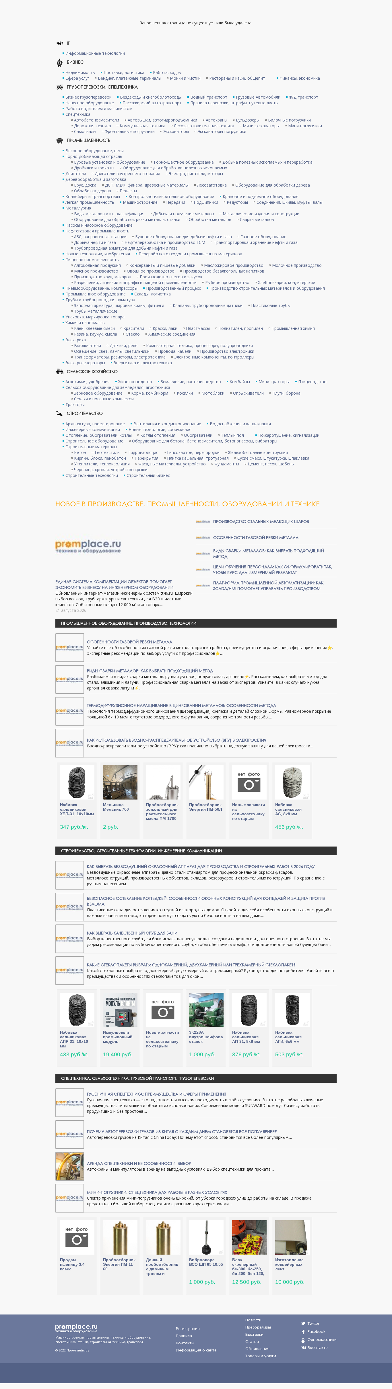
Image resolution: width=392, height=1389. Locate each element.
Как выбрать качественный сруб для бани (132, 933)
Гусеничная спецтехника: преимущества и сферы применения (156, 1094)
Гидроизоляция (143, 452)
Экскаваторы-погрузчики (221, 131)
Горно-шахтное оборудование (184, 162)
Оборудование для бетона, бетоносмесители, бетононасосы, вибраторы (204, 441)
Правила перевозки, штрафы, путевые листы (234, 102)
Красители (133, 328)
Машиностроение (140, 202)
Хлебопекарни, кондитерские (286, 282)
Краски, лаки (165, 328)
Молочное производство (297, 265)
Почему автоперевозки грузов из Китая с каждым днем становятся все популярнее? (182, 1131)
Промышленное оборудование (95, 294)
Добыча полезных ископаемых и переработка (267, 162)
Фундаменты (226, 464)
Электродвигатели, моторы (196, 173)
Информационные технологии (95, 53)
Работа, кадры (167, 72)
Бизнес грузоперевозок (88, 97)
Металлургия (78, 208)
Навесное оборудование (89, 102)
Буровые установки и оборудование (109, 162)
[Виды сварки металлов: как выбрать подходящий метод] (203, 553)
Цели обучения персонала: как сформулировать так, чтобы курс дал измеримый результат (272, 569)
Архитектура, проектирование (95, 423)
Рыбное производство (227, 282)
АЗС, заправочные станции (100, 236)
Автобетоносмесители (96, 120)
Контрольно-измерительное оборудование (171, 196)
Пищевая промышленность (92, 259)
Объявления (257, 1348)
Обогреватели (198, 435)
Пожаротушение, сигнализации (288, 435)
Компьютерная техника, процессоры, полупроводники (199, 345)
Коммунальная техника (142, 125)
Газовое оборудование (263, 236)
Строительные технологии (91, 475)
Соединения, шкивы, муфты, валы (290, 202)
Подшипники (206, 202)
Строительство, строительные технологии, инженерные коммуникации (141, 850)
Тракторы (75, 404)
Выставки (254, 1334)
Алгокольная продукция (97, 265)
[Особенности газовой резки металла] (203, 537)
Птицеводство (312, 381)
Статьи (252, 1341)
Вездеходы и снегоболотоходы (151, 97)
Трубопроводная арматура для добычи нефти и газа (126, 248)
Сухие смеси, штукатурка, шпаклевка (273, 458)
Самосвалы (85, 131)
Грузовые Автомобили (258, 97)
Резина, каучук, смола (95, 334)
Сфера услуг (77, 78)
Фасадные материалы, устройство (172, 464)
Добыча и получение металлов (183, 213)
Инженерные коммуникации (92, 429)
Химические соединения (171, 334)
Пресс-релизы (258, 1327)
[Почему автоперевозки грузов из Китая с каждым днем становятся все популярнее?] (69, 1134)
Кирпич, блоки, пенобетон (100, 458)
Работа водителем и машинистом (98, 108)
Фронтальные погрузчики (130, 131)
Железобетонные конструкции (258, 452)
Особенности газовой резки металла (255, 537)
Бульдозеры (247, 120)
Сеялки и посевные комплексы (104, 398)
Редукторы (237, 202)
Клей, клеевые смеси (94, 328)
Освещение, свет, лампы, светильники (112, 351)
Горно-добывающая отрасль (93, 156)
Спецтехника (77, 114)
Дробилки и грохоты (94, 168)
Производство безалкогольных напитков (223, 271)
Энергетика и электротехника (143, 362)
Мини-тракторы (274, 381)
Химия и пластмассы (85, 322)
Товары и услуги (260, 1355)
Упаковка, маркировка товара (95, 317)
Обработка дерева (92, 190)
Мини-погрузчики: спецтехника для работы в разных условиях (157, 1192)
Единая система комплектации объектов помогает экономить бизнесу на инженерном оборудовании (114, 584)
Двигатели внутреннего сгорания (127, 173)
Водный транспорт (208, 97)
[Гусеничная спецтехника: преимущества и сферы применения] (69, 1102)
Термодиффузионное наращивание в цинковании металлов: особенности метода (181, 705)
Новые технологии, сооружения (160, 429)
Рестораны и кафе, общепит (237, 78)
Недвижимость (80, 72)
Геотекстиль (107, 452)
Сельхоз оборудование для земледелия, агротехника (117, 387)
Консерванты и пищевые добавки (162, 265)
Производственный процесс (173, 288)
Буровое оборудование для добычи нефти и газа (183, 236)
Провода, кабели (174, 351)
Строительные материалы (91, 446)
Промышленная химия (293, 328)
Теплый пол (232, 435)
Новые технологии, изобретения (97, 253)
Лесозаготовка (212, 185)
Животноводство (135, 381)
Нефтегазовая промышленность (97, 231)
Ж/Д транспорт (303, 97)
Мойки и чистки (185, 78)
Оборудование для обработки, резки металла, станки (127, 219)
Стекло (133, 334)
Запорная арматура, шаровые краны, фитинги (119, 305)
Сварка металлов (257, 219)
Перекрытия (146, 458)
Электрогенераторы (85, 362)
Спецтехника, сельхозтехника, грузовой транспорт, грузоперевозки (137, 1078)
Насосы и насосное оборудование (99, 225)
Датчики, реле (123, 345)
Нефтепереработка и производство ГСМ (165, 242)
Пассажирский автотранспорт (152, 102)
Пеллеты (128, 190)
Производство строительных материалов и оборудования (267, 288)
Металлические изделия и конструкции (261, 213)
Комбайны (240, 381)
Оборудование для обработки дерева (272, 185)
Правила (184, 1335)
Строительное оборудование (94, 441)
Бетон (80, 452)
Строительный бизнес (148, 475)
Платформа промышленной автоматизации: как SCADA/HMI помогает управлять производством (268, 585)
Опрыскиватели (248, 393)
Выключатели (87, 345)
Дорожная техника (92, 125)
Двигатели (75, 173)
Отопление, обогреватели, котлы (98, 435)
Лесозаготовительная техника (204, 125)
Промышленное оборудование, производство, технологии (128, 623)
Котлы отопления (157, 435)
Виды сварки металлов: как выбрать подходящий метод (150, 670)
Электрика (75, 339)
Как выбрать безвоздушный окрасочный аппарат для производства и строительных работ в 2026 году (201, 866)
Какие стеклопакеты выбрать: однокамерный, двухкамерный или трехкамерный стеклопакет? (191, 964)
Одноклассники (322, 1339)
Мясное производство (96, 271)
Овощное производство (150, 271)
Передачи (175, 202)
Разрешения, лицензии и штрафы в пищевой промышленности (135, 282)
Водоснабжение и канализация (240, 423)
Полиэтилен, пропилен (240, 328)
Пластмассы (198, 328)
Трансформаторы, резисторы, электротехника (120, 357)
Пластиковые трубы (270, 305)
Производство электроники (227, 351)
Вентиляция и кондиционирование (167, 423)
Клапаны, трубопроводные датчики (207, 305)
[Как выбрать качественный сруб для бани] (69, 938)
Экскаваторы (176, 131)
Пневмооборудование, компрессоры (101, 288)
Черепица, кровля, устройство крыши (111, 469)
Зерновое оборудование (98, 393)
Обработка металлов (210, 219)
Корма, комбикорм (149, 393)
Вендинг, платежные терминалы (129, 78)
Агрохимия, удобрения (87, 381)
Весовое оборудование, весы (94, 150)
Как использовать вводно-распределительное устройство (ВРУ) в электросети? (176, 740)
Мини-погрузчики (305, 125)
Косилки (185, 393)
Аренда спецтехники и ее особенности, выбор (139, 1163)
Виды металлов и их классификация (109, 213)
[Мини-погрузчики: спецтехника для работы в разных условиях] (69, 1197)
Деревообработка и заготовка (95, 179)
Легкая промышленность (89, 202)
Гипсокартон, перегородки (193, 452)
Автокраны (216, 120)
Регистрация (188, 1328)
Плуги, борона (286, 393)
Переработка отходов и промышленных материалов (190, 253)
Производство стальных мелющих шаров (261, 521)
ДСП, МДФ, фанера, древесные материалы (147, 185)
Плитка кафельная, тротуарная (198, 458)
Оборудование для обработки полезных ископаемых (175, 168)
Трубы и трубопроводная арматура (100, 299)
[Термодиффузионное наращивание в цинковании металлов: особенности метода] (69, 711)
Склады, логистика (152, 294)
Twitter (313, 1323)
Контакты (185, 1342)
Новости (253, 1320)
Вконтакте (318, 1347)
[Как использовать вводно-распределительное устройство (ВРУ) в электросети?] (69, 742)
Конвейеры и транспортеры (92, 196)
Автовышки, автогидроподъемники (162, 120)
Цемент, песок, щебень (271, 464)
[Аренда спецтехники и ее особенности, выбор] (69, 1166)
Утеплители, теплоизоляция (102, 464)
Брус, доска (85, 185)
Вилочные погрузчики (289, 120)
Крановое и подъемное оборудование (260, 196)
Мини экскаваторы (261, 125)
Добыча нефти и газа (95, 242)
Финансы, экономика (300, 78)
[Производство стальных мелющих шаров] (203, 521)
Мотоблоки (212, 393)
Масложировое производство (233, 265)
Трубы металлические (95, 311)
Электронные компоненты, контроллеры (214, 357)
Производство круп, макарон (102, 276)
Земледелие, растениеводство (191, 381)
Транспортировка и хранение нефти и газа (256, 242)
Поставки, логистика (124, 72)
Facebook (316, 1331)
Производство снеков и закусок (171, 276)
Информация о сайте (196, 1350)
